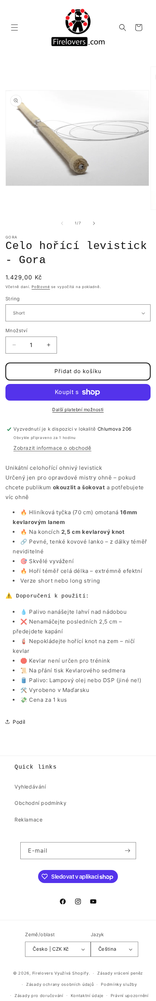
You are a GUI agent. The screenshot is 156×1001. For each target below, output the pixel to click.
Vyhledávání (30, 787)
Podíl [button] (19, 722)
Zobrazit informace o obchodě (52, 448)
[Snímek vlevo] (62, 223)
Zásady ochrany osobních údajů (60, 984)
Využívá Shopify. (72, 973)
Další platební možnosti (78, 409)
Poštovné (41, 286)
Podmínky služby (119, 984)
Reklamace (28, 819)
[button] (14, 27)
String (12, 298)
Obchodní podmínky (40, 803)
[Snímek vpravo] (94, 223)
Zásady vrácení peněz (120, 973)
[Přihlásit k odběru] (128, 850)
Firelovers (42, 973)
